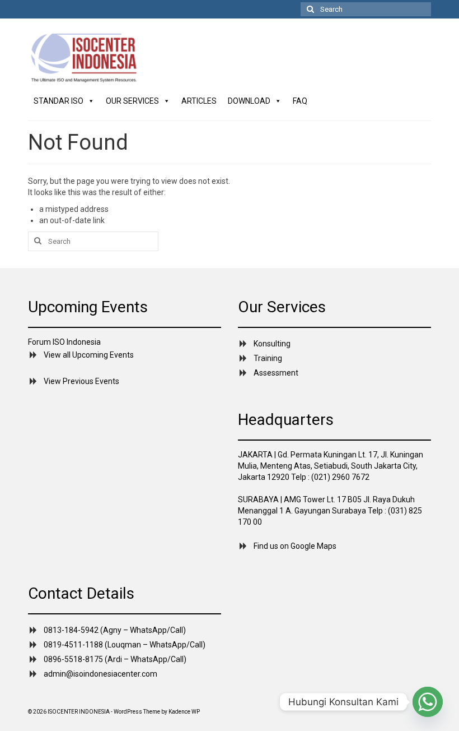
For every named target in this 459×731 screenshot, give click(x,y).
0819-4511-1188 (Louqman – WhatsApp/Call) (124, 644)
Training (268, 358)
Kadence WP (184, 712)
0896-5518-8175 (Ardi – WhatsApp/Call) (115, 659)
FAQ (300, 100)
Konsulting (272, 343)
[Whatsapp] (428, 702)
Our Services (132, 100)
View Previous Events (81, 381)
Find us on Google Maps (295, 546)
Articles (199, 100)
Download (249, 100)
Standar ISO (58, 100)
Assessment (276, 372)
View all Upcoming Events (89, 354)
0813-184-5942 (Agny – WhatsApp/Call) (115, 630)
